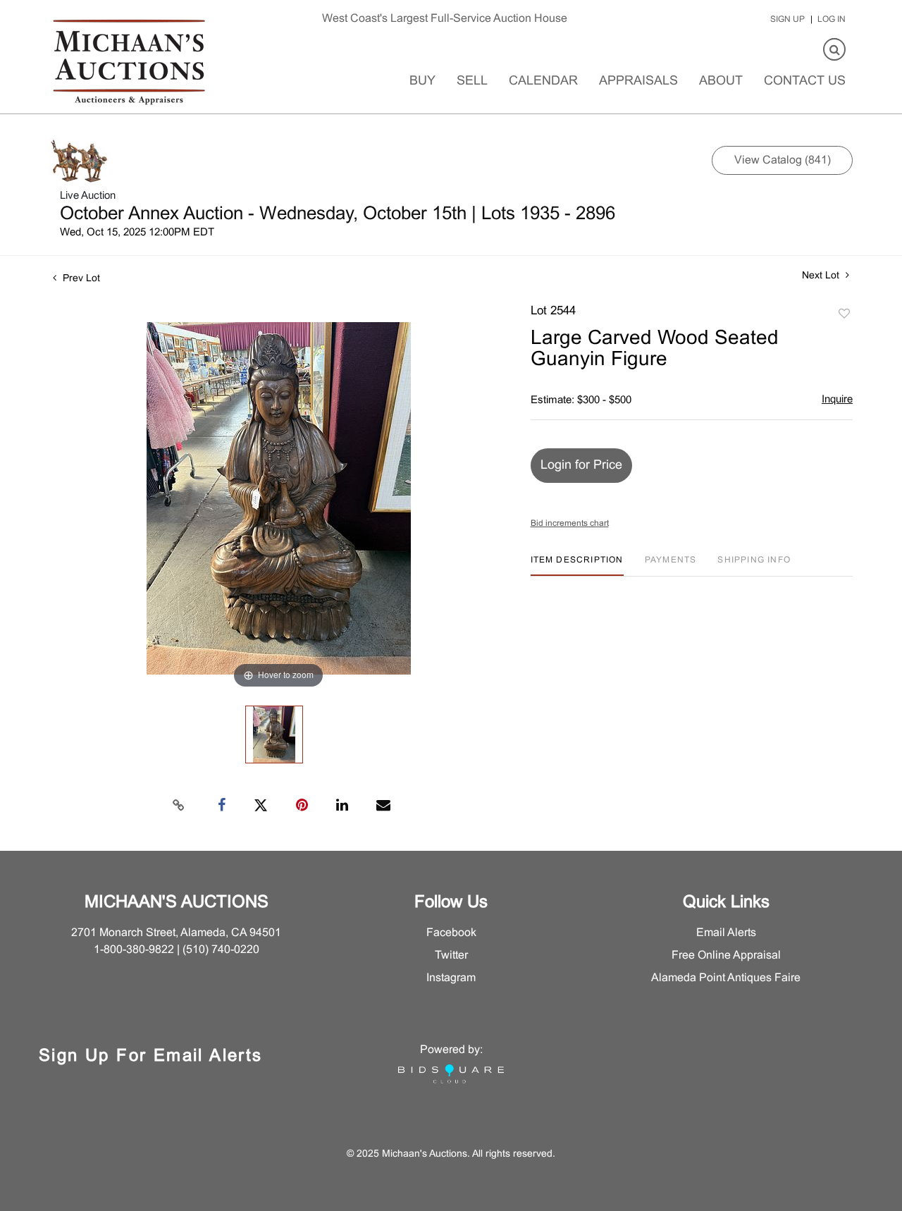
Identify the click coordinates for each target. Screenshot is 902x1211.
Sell (472, 81)
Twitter (451, 955)
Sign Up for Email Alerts (151, 1056)
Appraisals (638, 81)
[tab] (577, 565)
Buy (422, 81)
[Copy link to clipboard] (179, 805)
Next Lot (822, 276)
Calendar (543, 81)
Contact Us (805, 81)
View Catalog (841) (782, 160)
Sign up (787, 20)
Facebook (451, 933)
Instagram (451, 978)
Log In (831, 20)
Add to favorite (844, 314)
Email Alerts (726, 933)
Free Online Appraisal (726, 955)
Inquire (837, 400)
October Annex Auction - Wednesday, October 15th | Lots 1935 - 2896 (337, 214)
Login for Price (581, 466)
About (721, 81)
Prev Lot (80, 278)
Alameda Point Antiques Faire (726, 978)
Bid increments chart (570, 524)
